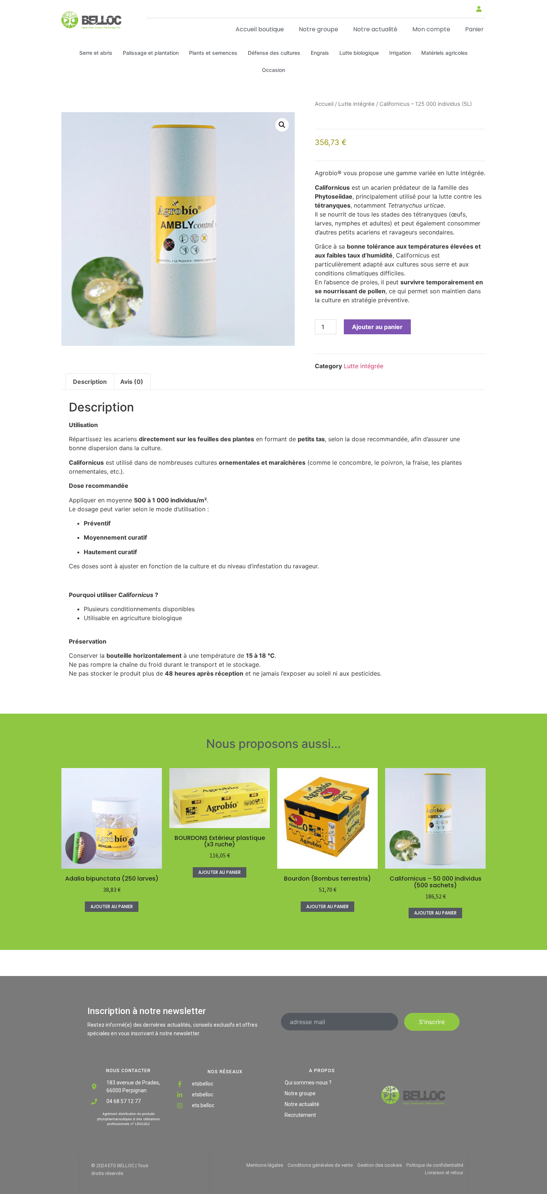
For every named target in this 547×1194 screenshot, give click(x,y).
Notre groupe (318, 29)
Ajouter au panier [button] (111, 906)
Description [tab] (90, 381)
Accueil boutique (260, 29)
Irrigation (400, 53)
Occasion (273, 70)
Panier (474, 29)
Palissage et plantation (151, 53)
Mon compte (431, 29)
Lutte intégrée (356, 104)
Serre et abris (95, 53)
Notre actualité (375, 29)
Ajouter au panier (377, 327)
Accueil (324, 104)
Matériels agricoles (444, 53)
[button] (467, 8)
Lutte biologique (359, 53)
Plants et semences (213, 53)
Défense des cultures (274, 53)
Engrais (320, 53)
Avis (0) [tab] (131, 381)
